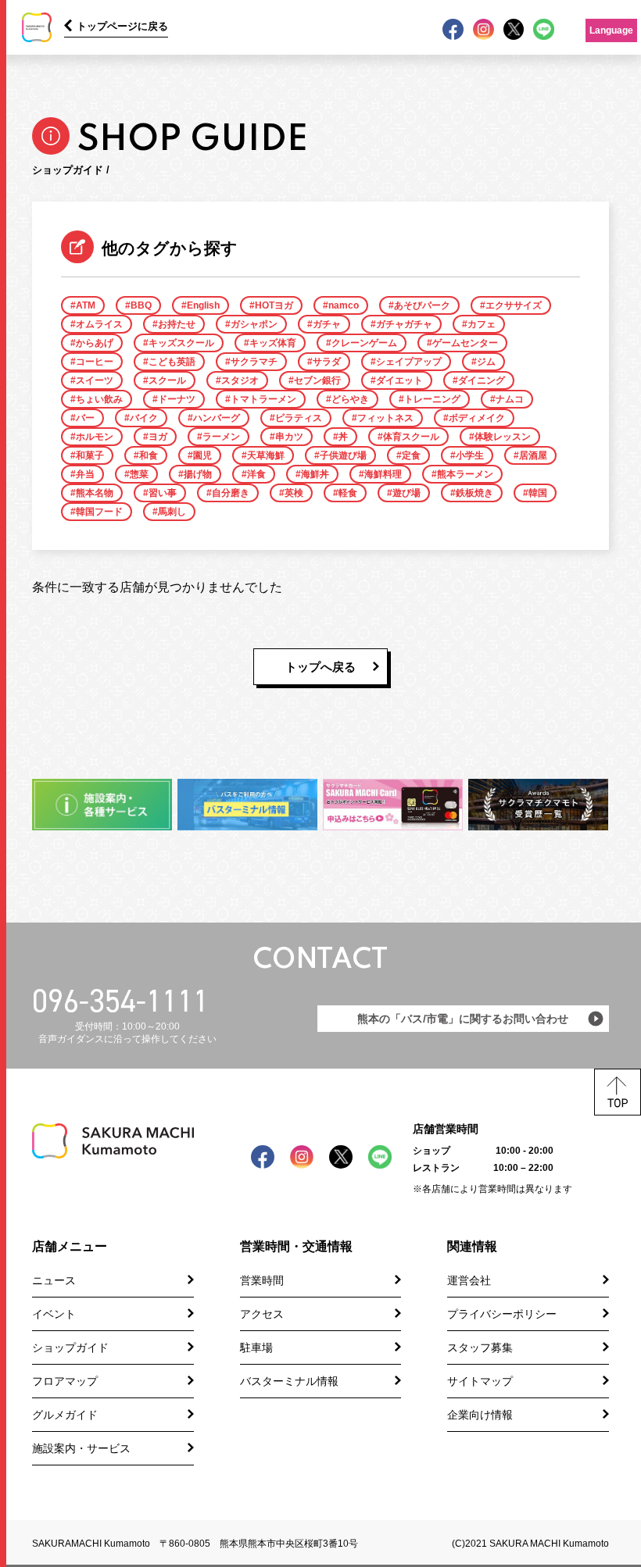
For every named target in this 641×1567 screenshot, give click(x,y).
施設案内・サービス (81, 1448)
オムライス (99, 324)
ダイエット (399, 380)
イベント (54, 1314)
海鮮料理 (383, 474)
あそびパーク (422, 305)
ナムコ (510, 399)
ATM (85, 305)
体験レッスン (502, 436)
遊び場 (406, 492)
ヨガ (158, 436)
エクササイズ (513, 305)
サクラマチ (254, 361)
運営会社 (469, 1280)
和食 (148, 455)
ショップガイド (70, 1347)
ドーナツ (176, 399)
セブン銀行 (317, 380)
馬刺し (172, 511)
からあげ (94, 342)
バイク (144, 417)
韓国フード (99, 511)
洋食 (256, 474)
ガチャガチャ (404, 324)
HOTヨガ (274, 305)
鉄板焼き (474, 492)
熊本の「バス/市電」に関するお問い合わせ (462, 1018)
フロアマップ (65, 1381)
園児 (202, 455)
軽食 (347, 492)
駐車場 (256, 1347)
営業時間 (262, 1280)
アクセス (262, 1314)
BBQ (141, 305)
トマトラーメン (263, 399)
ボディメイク (477, 417)
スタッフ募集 (480, 1347)
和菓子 (90, 455)
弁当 (85, 474)
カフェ (481, 324)
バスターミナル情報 (289, 1381)
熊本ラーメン (465, 474)
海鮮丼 (315, 474)
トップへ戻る (320, 666)
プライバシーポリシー (502, 1314)
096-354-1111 (120, 1001)
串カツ (289, 436)
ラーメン (221, 436)
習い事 (163, 492)
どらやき (350, 399)
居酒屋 (533, 455)
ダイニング (481, 380)
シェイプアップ (409, 361)
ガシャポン (254, 324)
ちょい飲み (99, 399)
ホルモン (94, 436)
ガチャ (327, 324)
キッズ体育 (272, 342)
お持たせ (176, 324)
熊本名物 (94, 492)
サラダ (327, 361)
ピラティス (298, 417)
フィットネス (385, 417)
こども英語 (172, 361)
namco (343, 305)
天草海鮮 (266, 455)
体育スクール (411, 436)
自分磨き (230, 492)
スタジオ (240, 380)
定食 (411, 455)
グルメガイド (65, 1414)
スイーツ (94, 380)
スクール (167, 380)
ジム (486, 361)
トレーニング (432, 399)
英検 (294, 492)
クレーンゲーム (364, 342)
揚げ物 (198, 474)
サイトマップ (480, 1381)
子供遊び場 (343, 455)
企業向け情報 (480, 1414)
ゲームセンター (465, 342)
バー (85, 417)
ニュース (54, 1280)
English (203, 305)
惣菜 (139, 474)
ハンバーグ (216, 417)
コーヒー (94, 361)
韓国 (537, 492)
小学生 (470, 455)
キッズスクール (181, 342)
